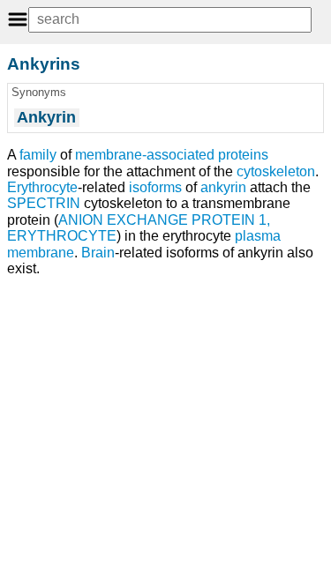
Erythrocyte (42, 187)
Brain (98, 252)
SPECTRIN (43, 203)
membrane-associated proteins (171, 154)
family (37, 154)
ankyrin (223, 187)
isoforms (155, 187)
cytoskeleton (276, 171)
